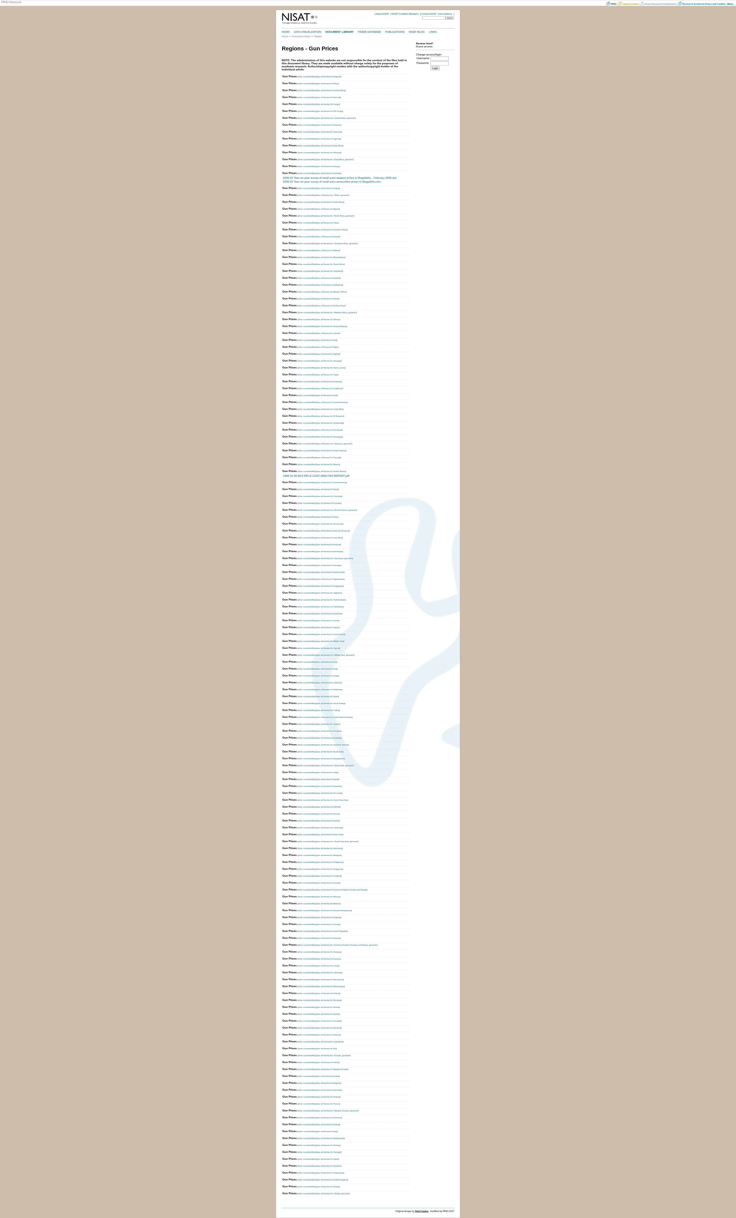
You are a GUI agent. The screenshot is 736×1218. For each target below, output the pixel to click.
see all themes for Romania (329, 1000)
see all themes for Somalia (328, 173)
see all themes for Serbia (328, 1014)
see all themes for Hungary (329, 952)
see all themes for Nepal (327, 779)
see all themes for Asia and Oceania (333, 531)
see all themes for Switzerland (330, 1173)
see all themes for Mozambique (331, 257)
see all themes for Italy (327, 1131)
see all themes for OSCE (328, 1062)
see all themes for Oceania (329, 731)
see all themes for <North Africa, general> (335, 216)
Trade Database (369, 31)
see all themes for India (327, 772)
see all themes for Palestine (329, 689)
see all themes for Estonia (328, 938)
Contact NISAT (428, 14)
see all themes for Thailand (329, 876)
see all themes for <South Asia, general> (335, 765)
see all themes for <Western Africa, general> (336, 312)
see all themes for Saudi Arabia (331, 703)
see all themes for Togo (327, 375)
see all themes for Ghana (328, 319)
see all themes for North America (331, 451)
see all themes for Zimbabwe (329, 285)
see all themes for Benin (327, 299)
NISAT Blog (417, 31)
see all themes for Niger (327, 347)
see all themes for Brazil (327, 489)
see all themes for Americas (329, 381)
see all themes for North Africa (330, 202)
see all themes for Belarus (328, 904)
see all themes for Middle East (330, 641)
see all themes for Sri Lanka (329, 793)
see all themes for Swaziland (329, 271)
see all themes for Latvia (328, 966)
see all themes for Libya (327, 223)
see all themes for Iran (327, 662)
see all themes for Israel (327, 676)
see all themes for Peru (327, 517)
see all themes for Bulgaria (329, 917)
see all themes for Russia (328, 1007)
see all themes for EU (326, 1049)
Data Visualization (307, 31)
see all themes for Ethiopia (329, 153)
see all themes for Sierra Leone (331, 368)
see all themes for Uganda (328, 139)
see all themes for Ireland (328, 1124)
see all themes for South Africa (330, 264)
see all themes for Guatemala (330, 423)
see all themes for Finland (328, 1097)
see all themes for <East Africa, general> (335, 159)
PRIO (613, 4)
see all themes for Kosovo (328, 959)
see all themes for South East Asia (332, 800)
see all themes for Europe (328, 883)
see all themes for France (328, 1104)
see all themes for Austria (328, 1076)
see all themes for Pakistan (329, 786)
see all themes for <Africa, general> (332, 195)
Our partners (445, 14)
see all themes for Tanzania (329, 132)
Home (286, 31)
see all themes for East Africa (330, 146)
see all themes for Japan (328, 627)
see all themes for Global (328, 1187)
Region (318, 36)
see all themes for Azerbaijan (330, 551)
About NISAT (382, 14)
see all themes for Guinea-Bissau (331, 326)
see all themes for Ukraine (328, 1035)
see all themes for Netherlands (330, 1138)
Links (433, 31)
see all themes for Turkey (328, 710)
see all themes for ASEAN (328, 807)
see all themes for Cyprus (328, 648)
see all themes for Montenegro (330, 986)
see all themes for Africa (327, 83)
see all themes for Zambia (328, 278)
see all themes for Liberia (328, 333)
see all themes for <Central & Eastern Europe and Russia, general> (347, 945)
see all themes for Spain (327, 1159)
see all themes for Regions (329, 77)
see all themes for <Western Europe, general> (337, 1111)
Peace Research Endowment (660, 4)
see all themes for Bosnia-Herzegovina (334, 910)
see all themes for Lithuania (329, 973)
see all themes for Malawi (328, 250)
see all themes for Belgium (328, 1083)
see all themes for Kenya (328, 166)
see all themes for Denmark (329, 1090)
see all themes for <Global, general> (333, 1193)
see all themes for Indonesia (329, 848)
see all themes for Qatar (327, 696)
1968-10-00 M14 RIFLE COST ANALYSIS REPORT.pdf (316, 475)
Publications (395, 31)
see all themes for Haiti (327, 395)
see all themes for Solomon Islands (332, 745)
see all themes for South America (331, 482)
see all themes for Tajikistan (329, 593)
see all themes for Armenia (328, 545)
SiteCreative (422, 1211)
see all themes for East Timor (330, 834)
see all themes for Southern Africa (332, 230)
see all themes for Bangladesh (330, 759)
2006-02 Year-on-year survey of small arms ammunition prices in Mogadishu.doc (332, 181)
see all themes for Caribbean (330, 388)
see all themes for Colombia (329, 496)
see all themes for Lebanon (329, 683)
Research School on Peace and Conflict (703, 4)
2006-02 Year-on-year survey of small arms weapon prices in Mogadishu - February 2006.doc (340, 177)
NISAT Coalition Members (405, 14)
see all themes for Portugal (329, 1152)
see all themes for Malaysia (329, 855)
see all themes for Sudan (328, 188)
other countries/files (306, 77)
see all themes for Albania (328, 897)
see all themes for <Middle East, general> (335, 655)
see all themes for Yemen (328, 724)
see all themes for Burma (328, 821)
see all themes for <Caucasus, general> (334, 558)
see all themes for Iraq (327, 669)
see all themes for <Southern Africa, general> (337, 243)
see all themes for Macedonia (330, 979)
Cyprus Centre (630, 4)
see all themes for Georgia (328, 565)
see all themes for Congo (328, 104)
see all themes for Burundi (328, 97)
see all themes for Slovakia (329, 1021)
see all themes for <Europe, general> (333, 1055)
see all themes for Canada (328, 457)
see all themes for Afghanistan (330, 579)
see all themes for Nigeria (328, 354)
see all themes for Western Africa (331, 292)
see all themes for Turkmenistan (331, 600)
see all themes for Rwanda (329, 125)
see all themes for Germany (329, 1118)
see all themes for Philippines (330, 862)
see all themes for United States (331, 471)
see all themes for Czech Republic (332, 931)
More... (730, 4)
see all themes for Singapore (330, 869)
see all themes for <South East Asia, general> (337, 841)
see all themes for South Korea (331, 634)
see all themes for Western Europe (332, 1069)
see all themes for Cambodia (329, 828)
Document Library (339, 31)
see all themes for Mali (327, 340)
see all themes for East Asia (329, 614)
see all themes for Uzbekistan (330, 607)
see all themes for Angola (328, 237)
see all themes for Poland (328, 993)
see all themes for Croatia (328, 924)
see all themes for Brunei (328, 814)
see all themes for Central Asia (330, 572)
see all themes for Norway (328, 1145)
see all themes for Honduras (329, 430)
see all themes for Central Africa (331, 90)
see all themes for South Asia (330, 752)
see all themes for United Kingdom (332, 1180)
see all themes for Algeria (328, 209)
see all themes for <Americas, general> (334, 444)
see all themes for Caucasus (329, 538)
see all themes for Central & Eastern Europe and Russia (342, 890)
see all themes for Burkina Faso (331, 306)
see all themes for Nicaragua (329, 437)
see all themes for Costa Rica (330, 409)
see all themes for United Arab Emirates (334, 717)
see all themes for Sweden (329, 1166)
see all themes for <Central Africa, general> (336, 118)
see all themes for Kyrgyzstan (330, 586)
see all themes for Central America (332, 402)
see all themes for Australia (329, 738)
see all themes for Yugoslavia (330, 1042)
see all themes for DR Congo (330, 111)
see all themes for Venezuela (330, 524)
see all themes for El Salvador (330, 416)
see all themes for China (327, 620)
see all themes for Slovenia (329, 1028)
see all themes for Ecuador (329, 503)
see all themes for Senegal (329, 361)
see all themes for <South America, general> (336, 510)
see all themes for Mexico (328, 464)
